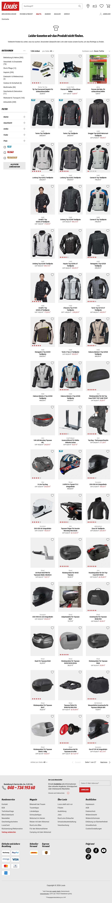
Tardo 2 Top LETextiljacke (70, 352)
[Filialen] (88, 6)
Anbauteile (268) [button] (9, 102)
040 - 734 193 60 (21, 787)
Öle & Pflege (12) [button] (9, 68)
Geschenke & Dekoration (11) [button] (12, 92)
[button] (79, 6)
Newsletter (6, 818)
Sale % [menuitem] (38, 14)
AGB (87, 808)
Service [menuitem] (67, 14)
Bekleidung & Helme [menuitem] (9, 14)
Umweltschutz (91, 825)
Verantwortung (63, 825)
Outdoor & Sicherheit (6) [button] (12, 83)
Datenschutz (90, 811)
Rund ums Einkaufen (66, 818)
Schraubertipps (35, 815)
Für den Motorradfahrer (39, 829)
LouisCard (6, 825)
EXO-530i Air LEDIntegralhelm (42, 617)
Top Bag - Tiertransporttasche (98, 440)
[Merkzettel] (101, 6)
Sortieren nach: (88, 51)
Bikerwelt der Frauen (37, 804)
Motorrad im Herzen (37, 818)
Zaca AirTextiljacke (98, 528)
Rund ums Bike (35, 825)
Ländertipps (34, 811)
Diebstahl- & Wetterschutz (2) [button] (13, 77)
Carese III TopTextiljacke (98, 177)
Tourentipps (34, 808)
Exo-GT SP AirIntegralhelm (98, 749)
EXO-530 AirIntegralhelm (98, 484)
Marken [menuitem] (48, 14)
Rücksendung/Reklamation (12, 829)
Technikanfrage (8, 811)
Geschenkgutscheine (10, 822)
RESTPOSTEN (12, 157)
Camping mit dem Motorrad (40, 832)
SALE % (10, 152)
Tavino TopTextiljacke (42, 133)
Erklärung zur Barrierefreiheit (97, 822)
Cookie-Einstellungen (94, 829)
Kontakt (5, 804)
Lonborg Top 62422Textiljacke (42, 177)
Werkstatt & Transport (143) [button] (14, 98)
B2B (3, 808)
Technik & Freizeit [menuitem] (26, 14)
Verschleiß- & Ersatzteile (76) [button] (12, 63)
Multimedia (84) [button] (9, 87)
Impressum (90, 804)
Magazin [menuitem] (57, 14)
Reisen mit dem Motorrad (39, 822)
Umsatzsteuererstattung (67, 822)
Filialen (60, 808)
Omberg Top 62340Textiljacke (70, 219)
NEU (9, 146)
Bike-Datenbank (8, 815)
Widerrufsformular (93, 818)
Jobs (59, 815)
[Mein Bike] (95, 6)
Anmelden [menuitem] (106, 14)
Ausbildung (62, 811)
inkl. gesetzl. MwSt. (55, 891)
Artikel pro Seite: (37, 762)
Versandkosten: (44, 894)
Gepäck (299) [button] (8, 72)
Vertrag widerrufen (9, 832)
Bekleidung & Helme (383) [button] (13, 58)
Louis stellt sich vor (65, 804)
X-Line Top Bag (43, 484)
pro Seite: (46, 51)
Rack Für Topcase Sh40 (43, 661)
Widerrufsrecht (91, 815)
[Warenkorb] (108, 6)
